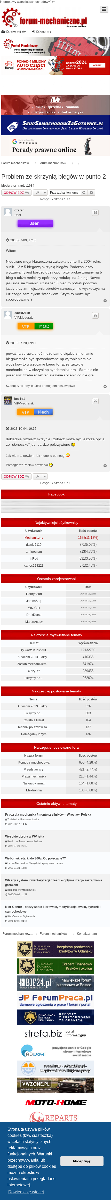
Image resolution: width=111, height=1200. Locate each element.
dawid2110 (22, 313)
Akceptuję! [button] (82, 1161)
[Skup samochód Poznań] (55, 1102)
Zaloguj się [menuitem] (43, 31)
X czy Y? (34, 671)
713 (82, 551)
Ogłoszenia (29, 916)
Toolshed (12, 819)
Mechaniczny (34, 538)
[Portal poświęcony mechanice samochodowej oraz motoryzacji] (55, 46)
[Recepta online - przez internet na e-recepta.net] (55, 85)
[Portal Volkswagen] (55, 1085)
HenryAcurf (34, 594)
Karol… (11, 841)
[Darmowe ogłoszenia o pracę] (55, 1000)
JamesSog (33, 601)
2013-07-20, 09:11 (23, 343)
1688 (81, 538)
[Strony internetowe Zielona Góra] (55, 1051)
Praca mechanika (34, 776)
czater (19, 210)
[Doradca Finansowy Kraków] (55, 966)
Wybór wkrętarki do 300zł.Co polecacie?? (35, 858)
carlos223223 (34, 565)
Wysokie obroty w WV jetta (24, 836)
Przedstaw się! (34, 769)
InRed (34, 558)
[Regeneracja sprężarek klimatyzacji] (55, 1119)
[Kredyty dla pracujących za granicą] (55, 1017)
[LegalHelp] (55, 145)
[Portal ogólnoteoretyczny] (55, 1034)
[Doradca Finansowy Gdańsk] (55, 949)
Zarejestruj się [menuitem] (16, 31)
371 (82, 565)
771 (82, 545)
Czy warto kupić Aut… (34, 650)
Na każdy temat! (34, 783)
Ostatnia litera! (34, 720)
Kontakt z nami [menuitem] (87, 934)
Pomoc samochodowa (34, 762)
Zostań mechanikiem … (33, 664)
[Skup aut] (55, 125)
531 (82, 558)
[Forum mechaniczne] (44, 18)
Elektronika (34, 790)
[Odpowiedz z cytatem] (95, 213)
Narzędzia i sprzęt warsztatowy (46, 863)
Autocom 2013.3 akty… (34, 657)
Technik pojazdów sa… (34, 727)
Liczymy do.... (34, 678)
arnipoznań (34, 551)
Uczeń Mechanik (16, 863)
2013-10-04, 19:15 (23, 429)
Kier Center (13, 916)
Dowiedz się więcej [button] (26, 1192)
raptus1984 (26, 185)
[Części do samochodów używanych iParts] (55, 65)
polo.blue (12, 890)
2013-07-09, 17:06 (23, 240)
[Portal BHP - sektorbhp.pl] (55, 1068)
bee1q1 (19, 399)
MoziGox (34, 608)
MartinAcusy (34, 622)
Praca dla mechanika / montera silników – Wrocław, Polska (48, 814)
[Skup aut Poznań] (55, 105)
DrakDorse (34, 615)
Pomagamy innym (33, 734)
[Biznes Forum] (55, 983)
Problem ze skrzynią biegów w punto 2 (53, 176)
